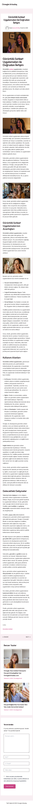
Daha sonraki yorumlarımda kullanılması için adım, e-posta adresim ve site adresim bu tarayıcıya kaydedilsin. (16, 779)
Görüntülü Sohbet (7, 629)
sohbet (11, 69)
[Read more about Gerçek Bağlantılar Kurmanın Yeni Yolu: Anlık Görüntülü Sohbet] (16, 692)
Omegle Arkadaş (9, 4)
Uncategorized (18, 678)
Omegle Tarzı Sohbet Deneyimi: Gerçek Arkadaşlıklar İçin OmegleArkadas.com (15, 673)
